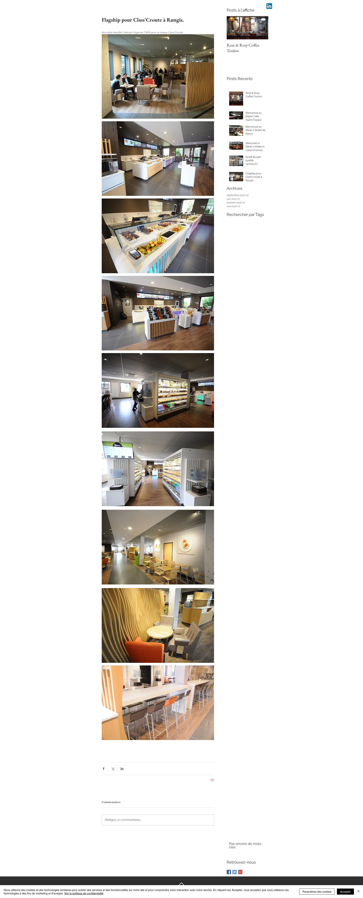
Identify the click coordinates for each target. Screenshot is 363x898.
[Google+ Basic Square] (240, 872)
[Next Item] (262, 28)
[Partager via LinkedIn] (122, 768)
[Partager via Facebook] (103, 768)
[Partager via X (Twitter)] (113, 768)
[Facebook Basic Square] (229, 872)
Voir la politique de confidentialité (83, 893)
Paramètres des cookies (316, 891)
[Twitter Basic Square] (234, 872)
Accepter (345, 891)
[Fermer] (358, 891)
